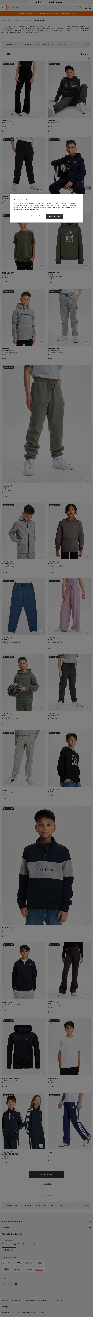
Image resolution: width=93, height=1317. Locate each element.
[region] (46, 208)
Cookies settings (37, 216)
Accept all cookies (54, 216)
